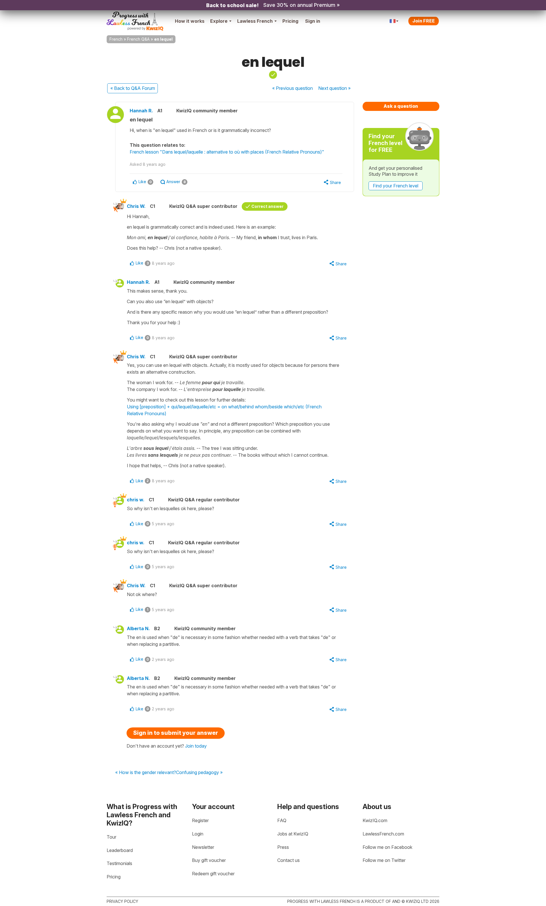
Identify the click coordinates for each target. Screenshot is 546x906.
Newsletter (203, 847)
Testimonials (119, 863)
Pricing (290, 21)
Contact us (288, 860)
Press (283, 847)
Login (197, 834)
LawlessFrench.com (383, 834)
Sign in (312, 21)
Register (200, 820)
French (116, 39)
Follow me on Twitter (384, 860)
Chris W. (136, 206)
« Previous (292, 88)
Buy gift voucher (209, 860)
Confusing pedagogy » (199, 772)
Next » (334, 88)
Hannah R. (141, 110)
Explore (219, 21)
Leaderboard (120, 850)
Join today (196, 746)
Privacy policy (122, 901)
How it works (189, 21)
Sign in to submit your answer (175, 732)
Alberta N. (138, 628)
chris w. (135, 499)
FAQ (281, 820)
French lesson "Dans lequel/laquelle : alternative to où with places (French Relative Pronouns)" (227, 152)
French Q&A (138, 39)
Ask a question (401, 106)
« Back (132, 88)
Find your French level (395, 186)
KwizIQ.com (375, 820)
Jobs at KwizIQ (292, 834)
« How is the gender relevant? (145, 772)
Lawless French (255, 21)
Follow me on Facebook (387, 847)
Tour (111, 837)
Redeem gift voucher (213, 873)
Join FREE (423, 21)
